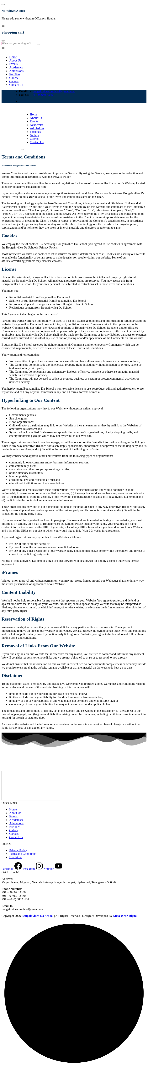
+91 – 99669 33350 (42, 94)
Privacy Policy (18, 850)
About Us (15, 60)
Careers (13, 81)
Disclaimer (15, 857)
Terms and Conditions (22, 853)
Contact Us (16, 84)
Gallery (13, 77)
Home (13, 57)
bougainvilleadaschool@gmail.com (54, 91)
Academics (16, 67)
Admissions (16, 70)
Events (13, 64)
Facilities (14, 74)
